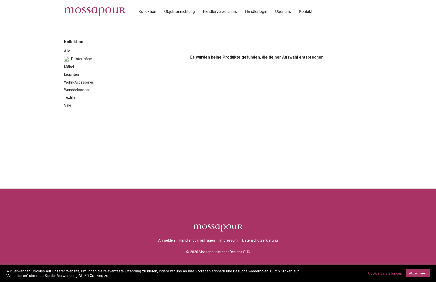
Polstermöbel (82, 59)
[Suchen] (322, 12)
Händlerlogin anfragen (197, 240)
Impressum (229, 240)
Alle (67, 51)
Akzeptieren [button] (418, 273)
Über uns (283, 11)
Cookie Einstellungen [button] (385, 273)
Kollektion (147, 11)
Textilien (70, 97)
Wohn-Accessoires (79, 82)
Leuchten (71, 74)
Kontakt (305, 11)
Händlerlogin (256, 11)
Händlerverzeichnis (220, 11)
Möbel (69, 67)
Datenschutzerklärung (260, 240)
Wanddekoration (77, 90)
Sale (67, 105)
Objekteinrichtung (179, 11)
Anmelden (166, 240)
